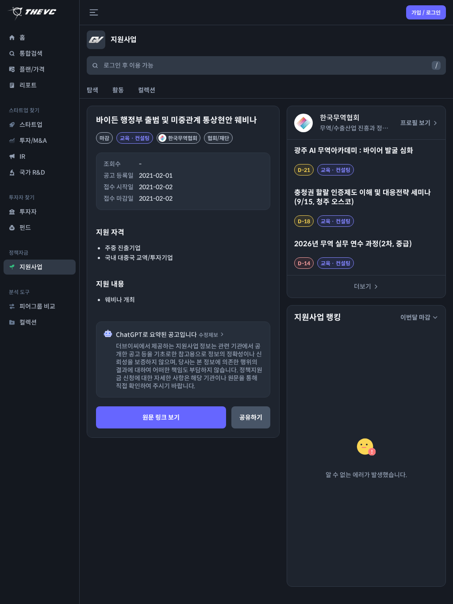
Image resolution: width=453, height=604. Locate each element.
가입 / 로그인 (426, 12)
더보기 (362, 287)
